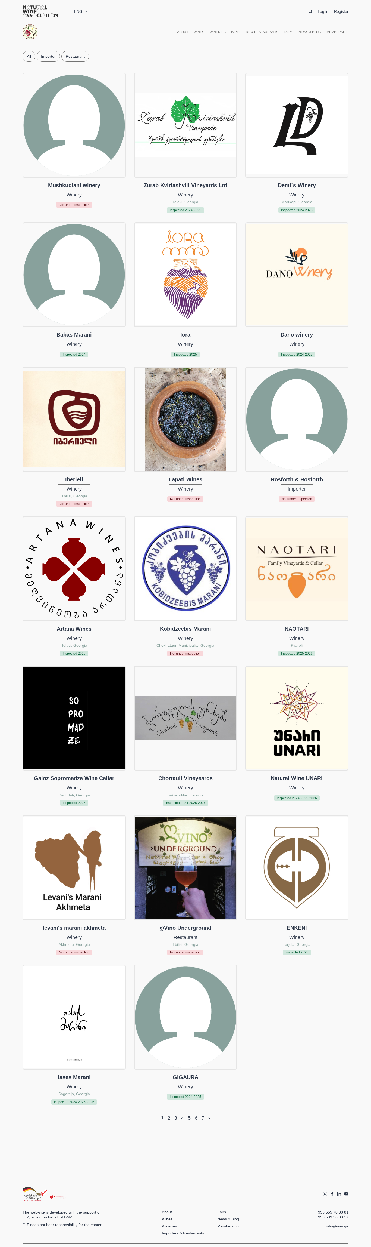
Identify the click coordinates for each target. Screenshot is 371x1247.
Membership (337, 32)
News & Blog (309, 32)
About (182, 32)
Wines (199, 32)
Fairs (288, 32)
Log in (323, 11)
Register (341, 11)
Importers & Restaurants (254, 32)
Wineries (218, 32)
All (29, 56)
